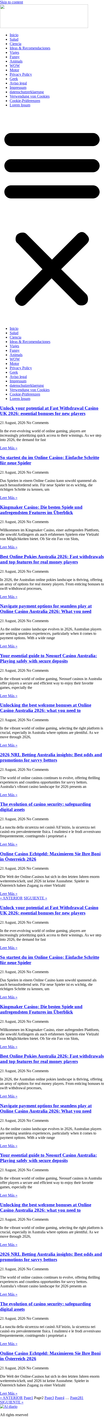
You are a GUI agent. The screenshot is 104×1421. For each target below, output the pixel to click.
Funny (15, 57)
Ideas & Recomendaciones (30, 48)
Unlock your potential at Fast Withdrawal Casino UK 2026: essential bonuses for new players (49, 411)
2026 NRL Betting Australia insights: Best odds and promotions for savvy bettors (51, 757)
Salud (14, 39)
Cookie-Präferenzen (25, 101)
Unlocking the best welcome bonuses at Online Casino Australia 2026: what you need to (45, 707)
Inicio (14, 35)
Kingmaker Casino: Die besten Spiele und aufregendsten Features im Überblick (41, 510)
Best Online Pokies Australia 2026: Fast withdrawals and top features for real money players (52, 559)
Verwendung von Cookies (30, 96)
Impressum (18, 87)
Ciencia (15, 44)
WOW (15, 66)
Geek (14, 79)
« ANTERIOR (11, 898)
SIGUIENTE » (35, 898)
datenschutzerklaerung (27, 92)
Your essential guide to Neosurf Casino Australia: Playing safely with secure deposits (48, 658)
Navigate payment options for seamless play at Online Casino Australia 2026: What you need (46, 608)
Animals (16, 61)
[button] (52, 217)
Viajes (14, 52)
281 (76, 1398)
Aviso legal (18, 83)
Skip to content (11, 2)
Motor (14, 70)
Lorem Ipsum (20, 105)
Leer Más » (8, 448)
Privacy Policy (21, 74)
